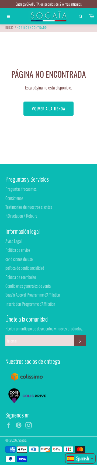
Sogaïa (22, 440)
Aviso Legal (13, 241)
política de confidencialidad (24, 268)
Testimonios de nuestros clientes (28, 207)
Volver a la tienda (48, 108)
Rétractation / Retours (21, 215)
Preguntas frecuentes (21, 189)
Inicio (9, 27)
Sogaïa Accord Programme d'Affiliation (32, 294)
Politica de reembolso (20, 277)
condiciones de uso (19, 259)
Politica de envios (17, 250)
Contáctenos (14, 198)
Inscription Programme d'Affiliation (30, 304)
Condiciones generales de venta (28, 286)
